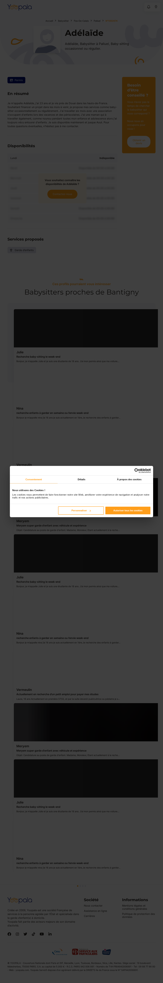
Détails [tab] (81, 479)
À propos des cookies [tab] (129, 479)
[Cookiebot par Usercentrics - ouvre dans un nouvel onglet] (137, 470)
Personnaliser (79, 510)
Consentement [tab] (33, 479)
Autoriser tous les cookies (127, 510)
